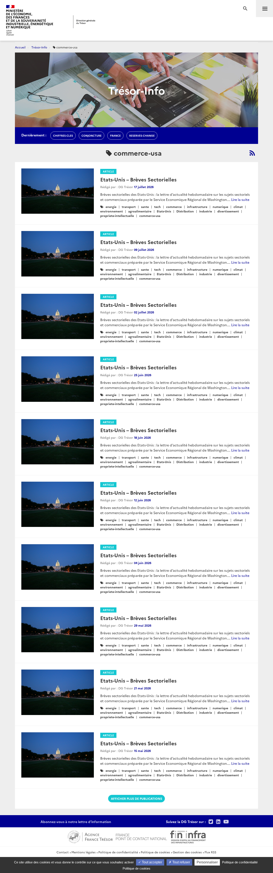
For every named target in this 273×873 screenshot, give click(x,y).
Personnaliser (207, 862)
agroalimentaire (139, 211)
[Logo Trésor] (84, 21)
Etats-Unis (164, 211)
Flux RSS (210, 852)
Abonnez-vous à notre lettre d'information (76, 821)
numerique (220, 207)
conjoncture (91, 135)
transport (129, 207)
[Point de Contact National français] (141, 836)
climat (238, 207)
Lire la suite (240, 199)
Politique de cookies (155, 852)
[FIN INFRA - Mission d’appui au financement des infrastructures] (188, 836)
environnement (111, 211)
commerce (174, 207)
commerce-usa (149, 215)
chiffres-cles (63, 135)
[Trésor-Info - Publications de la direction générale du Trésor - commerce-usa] (252, 153)
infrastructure (197, 207)
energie (111, 207)
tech (157, 207)
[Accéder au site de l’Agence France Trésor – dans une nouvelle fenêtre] (90, 836)
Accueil (20, 47)
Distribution (185, 211)
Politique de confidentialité (118, 852)
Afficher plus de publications (136, 798)
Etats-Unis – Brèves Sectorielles (138, 179)
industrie (205, 211)
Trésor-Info (39, 47)
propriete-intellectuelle (117, 215)
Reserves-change (142, 135)
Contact (63, 852)
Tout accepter (151, 862)
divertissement (228, 211)
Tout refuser (180, 862)
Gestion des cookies (187, 852)
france (115, 135)
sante (145, 207)
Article (108, 171)
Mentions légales (83, 852)
